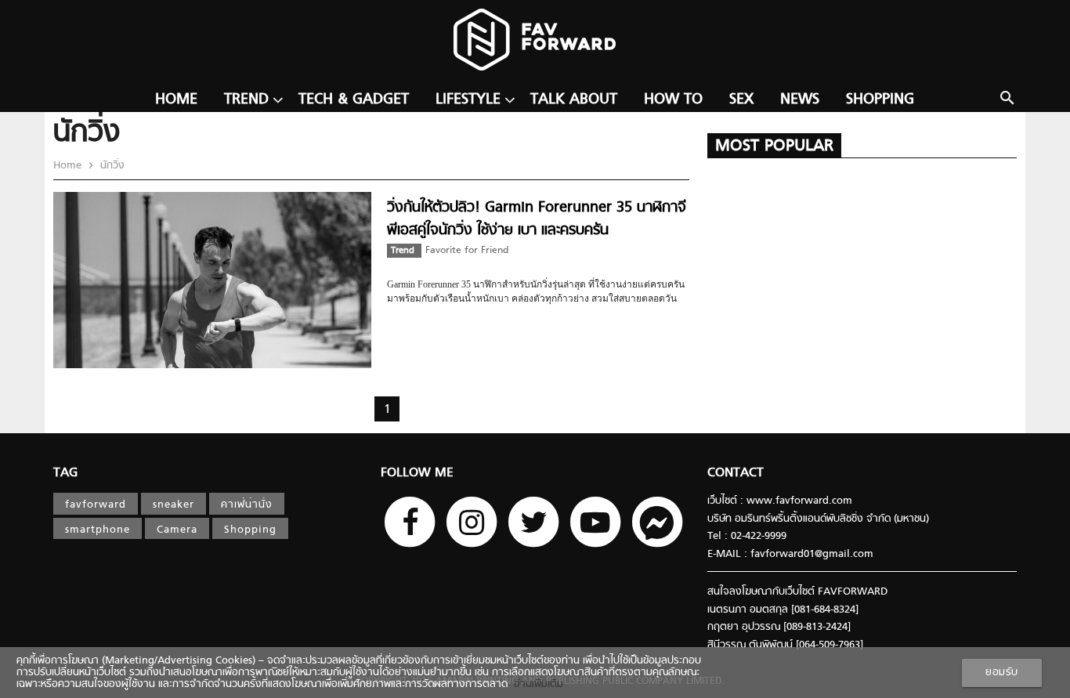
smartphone (97, 530)
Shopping (880, 100)
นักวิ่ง (111, 165)
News (799, 100)
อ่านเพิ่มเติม (535, 684)
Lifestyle (468, 100)
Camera (177, 530)
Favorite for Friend (466, 251)
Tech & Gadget (353, 100)
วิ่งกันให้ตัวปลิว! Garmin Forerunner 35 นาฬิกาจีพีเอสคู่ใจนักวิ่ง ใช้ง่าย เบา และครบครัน (536, 219)
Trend (246, 100)
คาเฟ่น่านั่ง (247, 505)
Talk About (573, 100)
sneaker (173, 505)
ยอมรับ (1001, 672)
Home (176, 100)
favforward (95, 505)
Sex (741, 100)
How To (673, 100)
